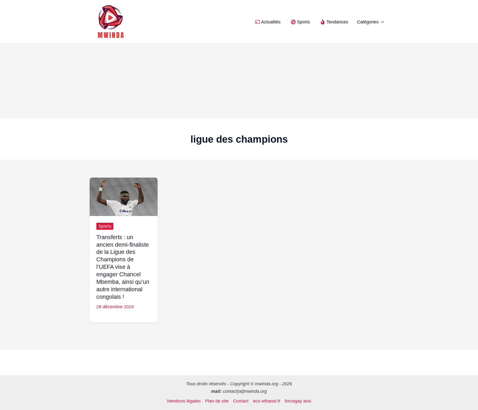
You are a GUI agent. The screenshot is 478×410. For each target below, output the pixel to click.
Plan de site (217, 401)
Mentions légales (184, 401)
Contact (240, 401)
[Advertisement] (239, 81)
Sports (104, 226)
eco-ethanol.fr (266, 401)
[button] (381, 22)
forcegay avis (298, 401)
